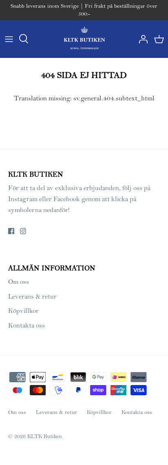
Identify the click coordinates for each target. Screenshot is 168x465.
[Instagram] (23, 231)
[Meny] (9, 39)
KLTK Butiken (44, 436)
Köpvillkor (23, 311)
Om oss (18, 282)
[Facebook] (11, 231)
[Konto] (141, 39)
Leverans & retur (32, 296)
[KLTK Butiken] (84, 38)
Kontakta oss (26, 325)
